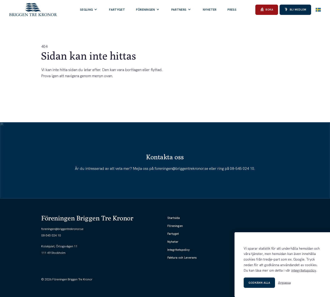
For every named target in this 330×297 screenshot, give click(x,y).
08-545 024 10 (242, 168)
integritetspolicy (303, 270)
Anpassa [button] (284, 282)
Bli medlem (295, 9)
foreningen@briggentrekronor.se (181, 168)
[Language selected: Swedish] (318, 10)
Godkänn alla (259, 282)
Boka (266, 9)
